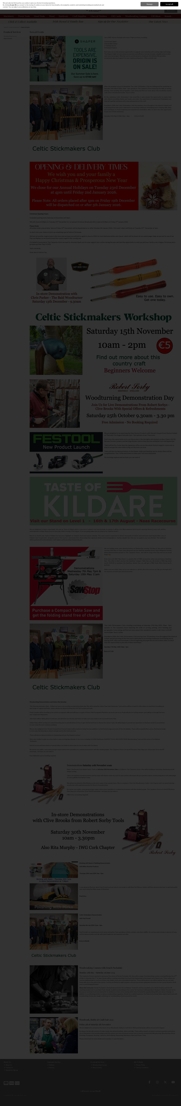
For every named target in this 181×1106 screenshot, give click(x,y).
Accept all (169, 4)
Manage (150, 4)
